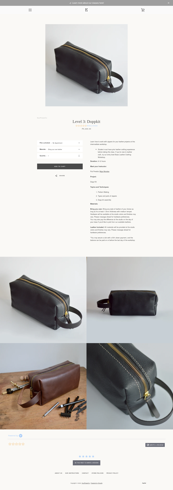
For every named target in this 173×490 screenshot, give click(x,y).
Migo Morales (104, 171)
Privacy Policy (112, 473)
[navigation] (30, 10)
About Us (58, 473)
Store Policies (97, 473)
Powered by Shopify (96, 483)
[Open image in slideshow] (86, 65)
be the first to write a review (86, 463)
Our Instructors (72, 473)
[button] (155, 445)
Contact (85, 473)
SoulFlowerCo (86, 483)
